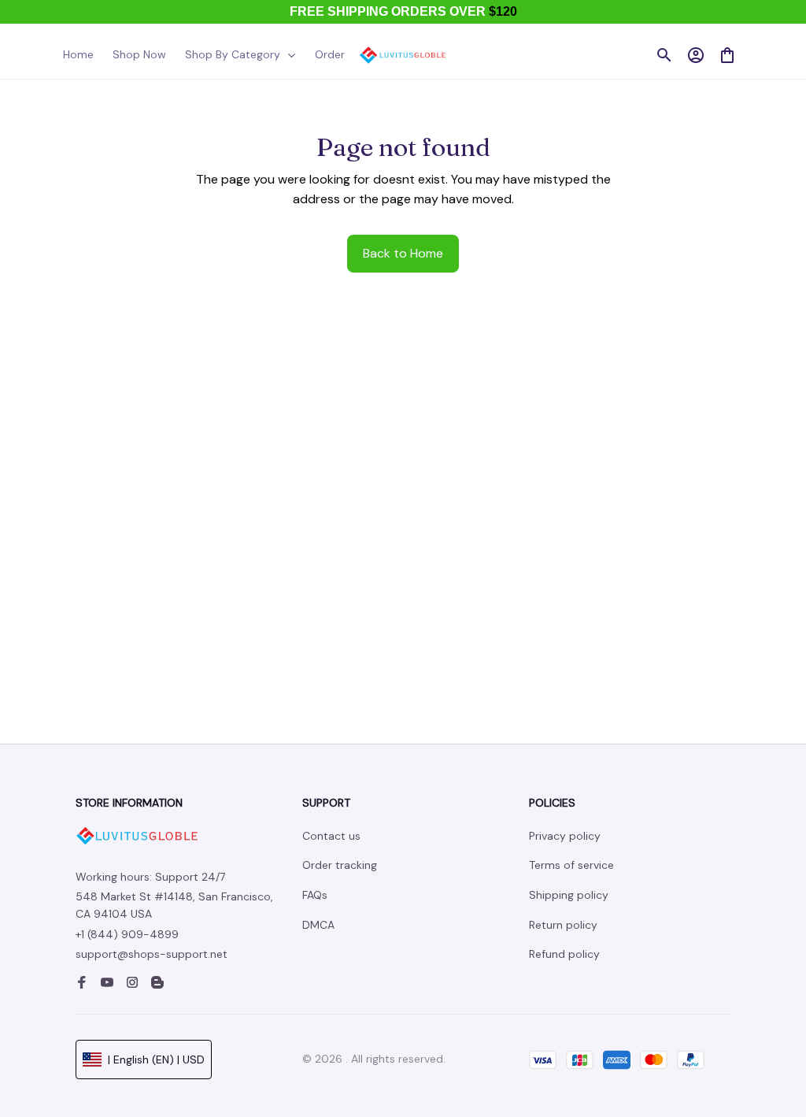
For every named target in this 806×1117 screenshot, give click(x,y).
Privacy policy (565, 836)
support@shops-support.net (151, 954)
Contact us (331, 836)
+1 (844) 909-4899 (127, 934)
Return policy (563, 925)
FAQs (314, 895)
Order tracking (339, 865)
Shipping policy (568, 895)
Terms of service (571, 865)
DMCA (318, 925)
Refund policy (564, 954)
